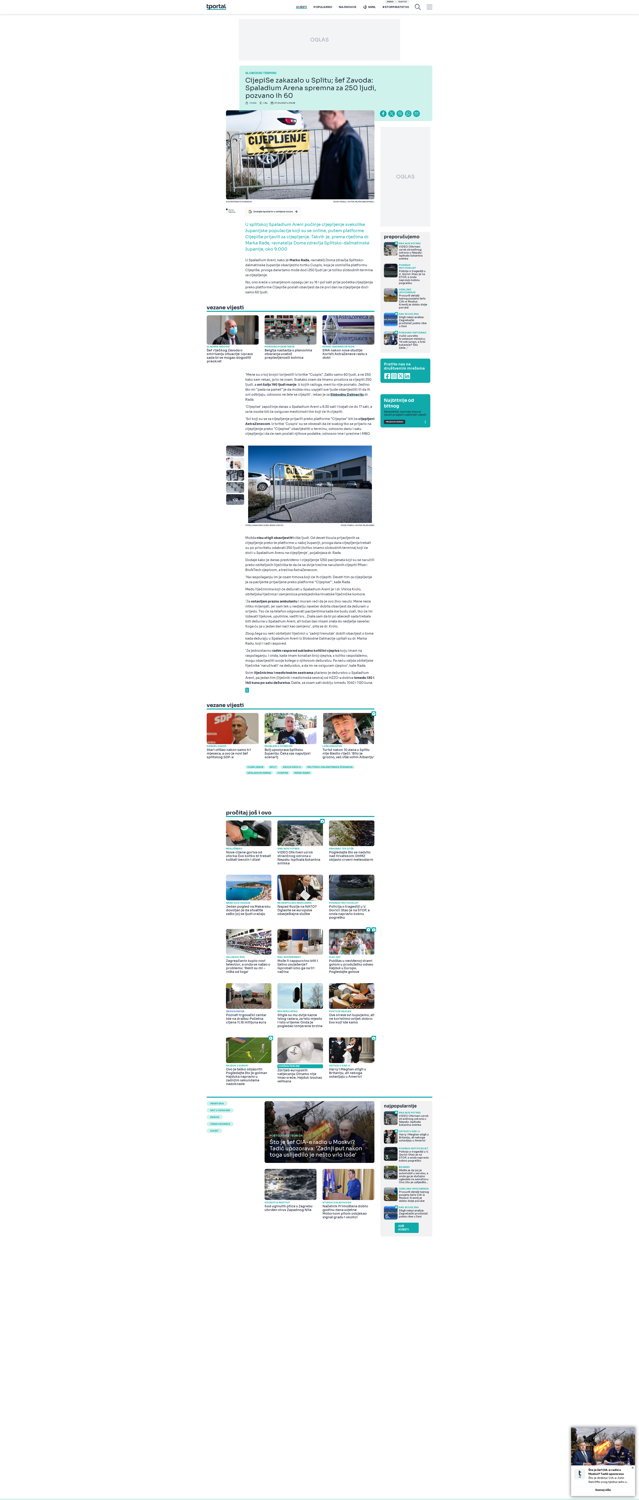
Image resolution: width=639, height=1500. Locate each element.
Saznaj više (603, 1490)
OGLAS (319, 40)
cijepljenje (255, 767)
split (273, 767)
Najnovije (347, 7)
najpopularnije (400, 1106)
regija (214, 1117)
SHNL (372, 7)
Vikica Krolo (292, 767)
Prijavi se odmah (394, 422)
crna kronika (220, 1123)
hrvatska (217, 1103)
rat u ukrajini (220, 1110)
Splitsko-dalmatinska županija (330, 767)
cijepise (282, 772)
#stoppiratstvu (395, 7)
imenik (390, 2)
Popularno (323, 7)
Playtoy (402, 2)
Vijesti (301, 7)
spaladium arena (259, 772)
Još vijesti (403, 1227)
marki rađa (302, 772)
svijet (214, 1130)
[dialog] (603, 1461)
